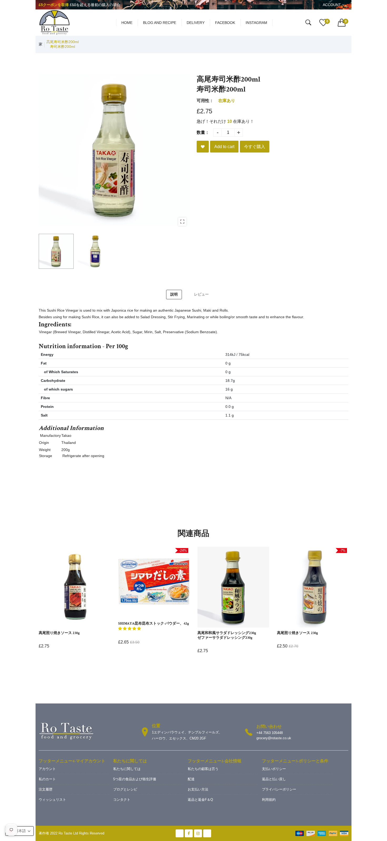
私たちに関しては (127, 769)
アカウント (47, 769)
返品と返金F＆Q (200, 800)
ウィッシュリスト (52, 800)
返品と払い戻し (274, 779)
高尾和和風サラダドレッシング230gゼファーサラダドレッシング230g (226, 635)
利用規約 (269, 800)
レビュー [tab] (201, 294)
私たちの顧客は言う (203, 769)
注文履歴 (45, 789)
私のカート (47, 779)
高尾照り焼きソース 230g (59, 633)
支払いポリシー (274, 769)
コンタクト (121, 800)
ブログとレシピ (125, 789)
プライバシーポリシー (279, 789)
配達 (191, 779)
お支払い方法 (198, 789)
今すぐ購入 (254, 146)
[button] (129, 628)
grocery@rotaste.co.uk (273, 738)
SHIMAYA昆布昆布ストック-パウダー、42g (153, 623)
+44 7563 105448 (269, 733)
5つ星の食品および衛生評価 (134, 779)
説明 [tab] (174, 294)
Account (332, 5)
